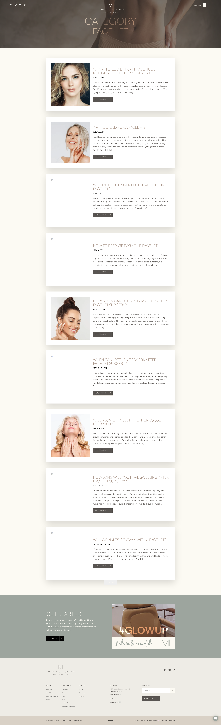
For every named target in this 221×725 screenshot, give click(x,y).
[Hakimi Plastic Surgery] (110, 8)
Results (81, 690)
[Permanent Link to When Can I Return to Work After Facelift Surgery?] (70, 377)
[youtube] (20, 5)
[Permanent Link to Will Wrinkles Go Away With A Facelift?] (70, 553)
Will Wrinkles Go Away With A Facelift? (129, 540)
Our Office (49, 693)
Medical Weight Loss (68, 706)
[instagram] (16, 5)
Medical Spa (66, 703)
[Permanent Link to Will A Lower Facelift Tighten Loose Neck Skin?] (70, 435)
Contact (81, 696)
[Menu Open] (209, 5)
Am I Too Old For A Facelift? (119, 127)
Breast (64, 693)
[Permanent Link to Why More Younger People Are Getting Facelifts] (70, 200)
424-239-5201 (52, 627)
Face (63, 699)
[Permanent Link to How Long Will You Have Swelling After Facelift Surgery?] (70, 494)
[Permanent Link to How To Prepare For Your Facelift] (70, 259)
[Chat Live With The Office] (215, 723)
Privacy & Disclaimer (141, 720)
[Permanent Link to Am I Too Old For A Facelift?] (70, 142)
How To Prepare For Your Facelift (125, 246)
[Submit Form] (172, 690)
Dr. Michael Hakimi (52, 696)
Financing (82, 693)
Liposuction (65, 690)
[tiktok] (25, 5)
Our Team (49, 690)
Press (48, 699)
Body (63, 696)
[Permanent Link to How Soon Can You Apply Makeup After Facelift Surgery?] (70, 318)
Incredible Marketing (167, 720)
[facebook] (11, 5)
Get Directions (115, 694)
